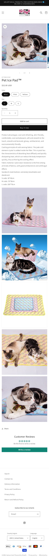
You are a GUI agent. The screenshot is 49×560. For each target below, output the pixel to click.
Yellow (25, 94)
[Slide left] (19, 72)
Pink (15, 94)
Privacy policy (33, 555)
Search (7, 474)
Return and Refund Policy (14, 500)
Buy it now (24, 128)
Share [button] (6, 429)
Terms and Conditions (13, 489)
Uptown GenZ (10, 555)
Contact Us (9, 479)
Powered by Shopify (21, 555)
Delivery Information (12, 484)
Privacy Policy (9, 494)
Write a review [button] (24, 450)
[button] (2, 12)
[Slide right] (29, 72)
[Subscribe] (37, 514)
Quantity (4, 109)
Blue (6, 94)
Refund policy (43, 555)
